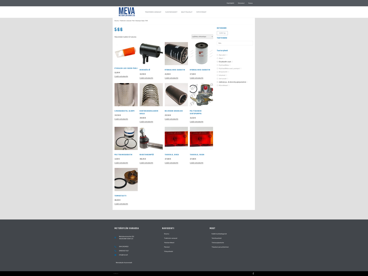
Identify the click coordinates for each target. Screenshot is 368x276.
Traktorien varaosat (153, 12)
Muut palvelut (186, 12)
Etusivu (117, 20)
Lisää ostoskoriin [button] (121, 76)
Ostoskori (241, 3)
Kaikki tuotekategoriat (219, 234)
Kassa (250, 3)
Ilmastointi (223, 72)
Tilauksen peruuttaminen (220, 247)
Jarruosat (222, 79)
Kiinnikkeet (223, 85)
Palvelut (167, 247)
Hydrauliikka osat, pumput (229, 68)
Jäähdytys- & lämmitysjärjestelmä (232, 82)
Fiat (133, 20)
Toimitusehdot (217, 238)
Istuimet (222, 75)
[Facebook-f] (253, 273)
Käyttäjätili (230, 3)
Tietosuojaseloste (218, 242)
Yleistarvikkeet (171, 12)
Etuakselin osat (225, 62)
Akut (221, 58)
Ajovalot (222, 55)
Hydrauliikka (224, 65)
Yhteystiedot (201, 12)
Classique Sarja (139, 20)
